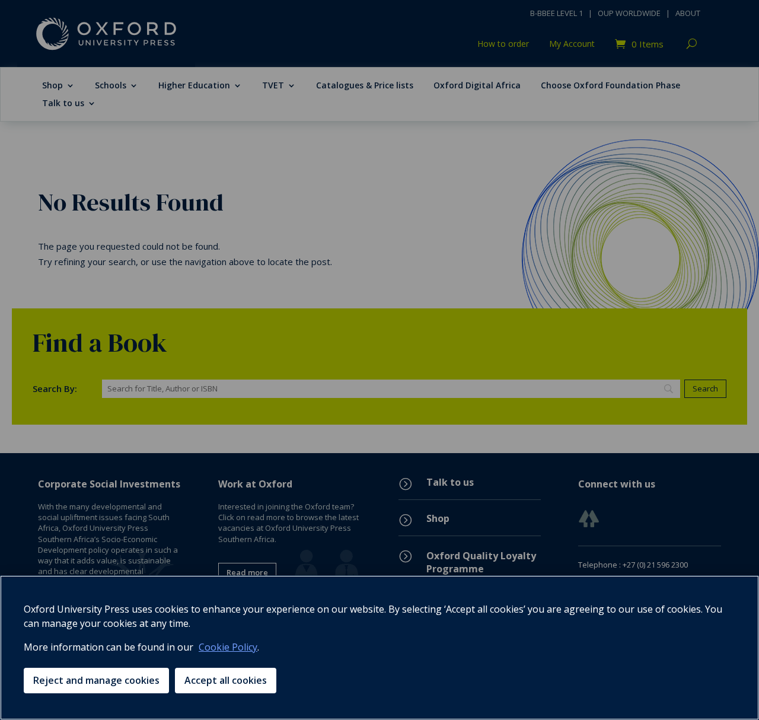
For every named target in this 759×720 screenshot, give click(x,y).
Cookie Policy (228, 647)
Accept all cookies (225, 680)
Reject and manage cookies (96, 680)
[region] (379, 647)
